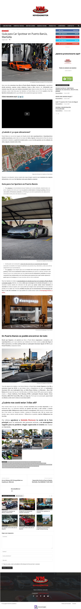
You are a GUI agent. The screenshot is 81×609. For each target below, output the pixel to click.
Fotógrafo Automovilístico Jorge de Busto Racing (43, 528)
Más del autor (19, 495)
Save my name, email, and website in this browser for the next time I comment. (21, 564)
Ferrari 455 (16, 464)
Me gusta (75, 30)
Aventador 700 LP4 (16, 461)
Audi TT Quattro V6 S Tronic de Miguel (67, 102)
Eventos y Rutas (19, 26)
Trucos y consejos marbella (23, 467)
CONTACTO (71, 26)
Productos (52, 26)
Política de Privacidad (66, 603)
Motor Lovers (30, 26)
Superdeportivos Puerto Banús (9, 467)
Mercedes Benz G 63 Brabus (13, 466)
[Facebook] (33, 596)
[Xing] (12, 491)
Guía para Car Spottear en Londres (43, 512)
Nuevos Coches (42, 26)
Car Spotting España (19, 463)
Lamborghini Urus (47, 464)
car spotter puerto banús (8, 463)
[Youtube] (47, 596)
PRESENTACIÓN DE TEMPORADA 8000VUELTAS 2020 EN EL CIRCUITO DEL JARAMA (67, 89)
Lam (29, 464)
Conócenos (61, 26)
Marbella (4, 466)
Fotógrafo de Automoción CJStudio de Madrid (25, 512)
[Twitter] (44, 596)
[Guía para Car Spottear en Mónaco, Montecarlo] (10, 504)
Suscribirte (75, 43)
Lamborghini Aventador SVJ (37, 464)
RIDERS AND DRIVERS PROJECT (64, 96)
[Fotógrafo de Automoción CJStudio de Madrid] (27, 504)
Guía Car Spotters (23, 464)
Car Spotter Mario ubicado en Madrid (26, 528)
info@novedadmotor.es (43, 593)
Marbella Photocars (28, 420)
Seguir (76, 33)
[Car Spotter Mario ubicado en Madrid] (27, 521)
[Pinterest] (40, 596)
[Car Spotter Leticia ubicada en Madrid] (10, 521)
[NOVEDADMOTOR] (40, 12)
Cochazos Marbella (41, 463)
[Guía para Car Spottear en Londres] (44, 504)
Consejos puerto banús (7, 464)
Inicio (3, 29)
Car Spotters (7, 26)
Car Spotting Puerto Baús (30, 463)
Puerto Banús (23, 466)
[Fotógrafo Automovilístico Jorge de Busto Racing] (44, 521)
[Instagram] (37, 596)
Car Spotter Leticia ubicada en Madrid (9, 528)
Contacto (74, 603)
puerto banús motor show (32, 466)
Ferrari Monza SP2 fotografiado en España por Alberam (12, 481)
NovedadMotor (15, 489)
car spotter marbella (35, 461)
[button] (78, 26)
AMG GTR (10, 461)
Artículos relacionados (8, 495)
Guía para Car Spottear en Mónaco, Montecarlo (8, 512)
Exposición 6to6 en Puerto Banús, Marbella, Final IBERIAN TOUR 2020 (42, 481)
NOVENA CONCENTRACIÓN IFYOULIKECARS (63, 108)
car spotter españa (26, 461)
